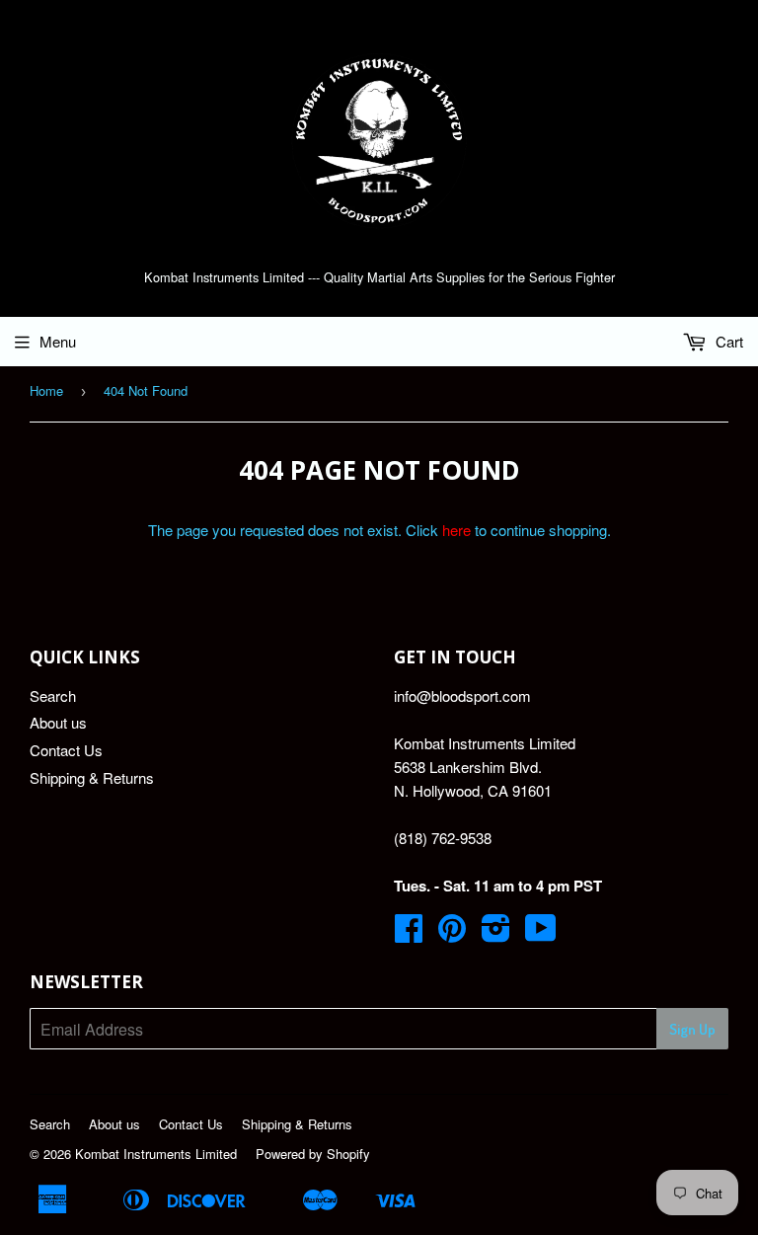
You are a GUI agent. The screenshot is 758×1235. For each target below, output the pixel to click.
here (456, 529)
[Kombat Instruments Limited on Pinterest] (452, 933)
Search (53, 695)
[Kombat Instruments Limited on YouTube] (541, 933)
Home (46, 390)
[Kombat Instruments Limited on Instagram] (496, 933)
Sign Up (692, 1029)
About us (58, 722)
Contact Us (66, 749)
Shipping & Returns (92, 777)
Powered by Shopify (313, 1153)
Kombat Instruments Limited (156, 1153)
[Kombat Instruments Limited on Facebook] (408, 933)
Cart (727, 341)
